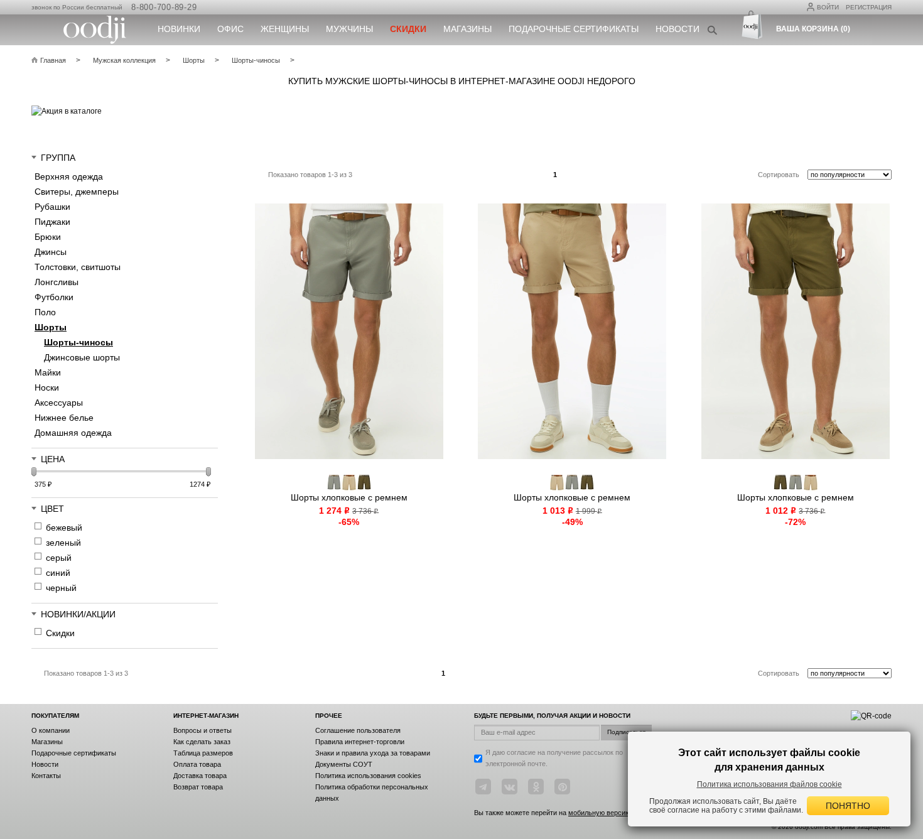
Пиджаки (52, 222)
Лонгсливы (56, 282)
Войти (828, 7)
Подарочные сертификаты (574, 29)
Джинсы (51, 252)
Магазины (467, 29)
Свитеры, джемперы (77, 192)
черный (61, 588)
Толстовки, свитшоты (78, 267)
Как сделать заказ (201, 741)
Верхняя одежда (69, 176)
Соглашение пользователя (358, 730)
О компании (50, 730)
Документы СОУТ (343, 764)
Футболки (54, 297)
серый (59, 558)
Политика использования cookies (368, 775)
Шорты (51, 327)
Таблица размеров (203, 753)
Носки (47, 387)
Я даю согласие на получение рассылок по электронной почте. (554, 758)
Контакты (46, 775)
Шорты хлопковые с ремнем (349, 497)
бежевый (64, 527)
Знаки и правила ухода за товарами (372, 753)
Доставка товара (200, 775)
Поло (45, 312)
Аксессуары (59, 403)
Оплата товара (197, 764)
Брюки (48, 237)
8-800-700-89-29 (164, 7)
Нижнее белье (64, 418)
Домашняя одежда (73, 433)
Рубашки (52, 207)
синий (58, 573)
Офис (230, 29)
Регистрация (869, 7)
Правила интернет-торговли (359, 741)
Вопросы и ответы (202, 730)
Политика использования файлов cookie (769, 784)
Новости (677, 29)
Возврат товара (198, 787)
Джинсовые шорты (82, 357)
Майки (48, 372)
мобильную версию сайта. (610, 812)
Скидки (60, 633)
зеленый (63, 543)
